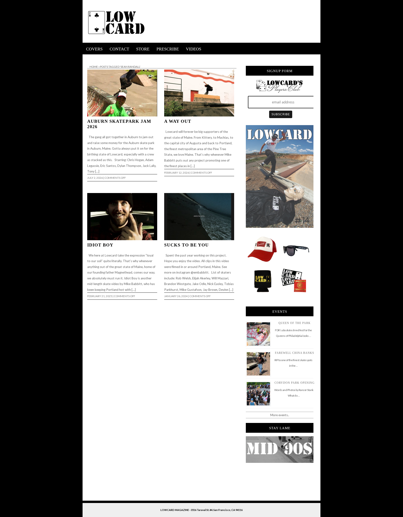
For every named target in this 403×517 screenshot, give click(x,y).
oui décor (89, 57)
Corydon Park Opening (294, 382)
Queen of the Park (294, 323)
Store (142, 49)
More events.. (279, 415)
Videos (193, 49)
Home (94, 66)
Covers (94, 49)
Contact (119, 49)
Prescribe (167, 49)
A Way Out (177, 121)
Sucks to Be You (186, 245)
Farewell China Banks (294, 353)
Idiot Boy (100, 245)
